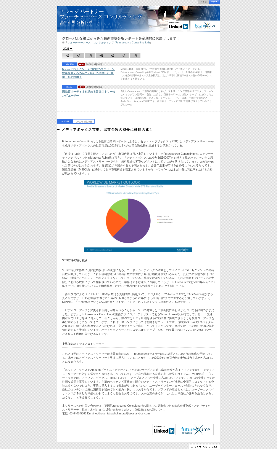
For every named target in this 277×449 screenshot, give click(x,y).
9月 (67, 55)
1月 (135, 55)
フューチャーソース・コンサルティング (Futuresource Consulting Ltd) (108, 42)
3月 (112, 55)
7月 (90, 55)
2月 (124, 55)
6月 (101, 55)
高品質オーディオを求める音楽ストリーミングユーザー (89, 93)
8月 (79, 55)
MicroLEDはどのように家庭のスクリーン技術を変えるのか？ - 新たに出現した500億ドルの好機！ (88, 73)
